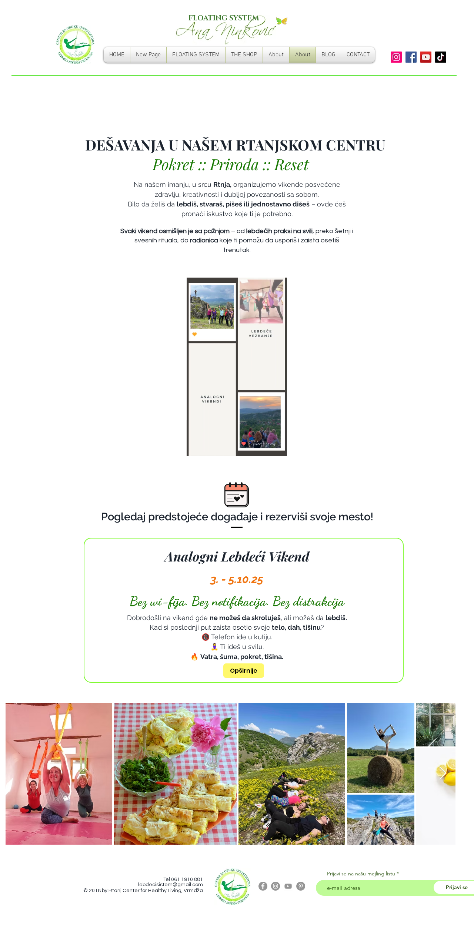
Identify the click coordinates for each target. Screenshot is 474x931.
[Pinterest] (300, 886)
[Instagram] (396, 57)
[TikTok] (440, 57)
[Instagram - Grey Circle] (275, 886)
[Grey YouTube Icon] (288, 886)
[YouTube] (425, 57)
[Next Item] (442, 773)
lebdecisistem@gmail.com (170, 884)
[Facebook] (411, 57)
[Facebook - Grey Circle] (262, 886)
